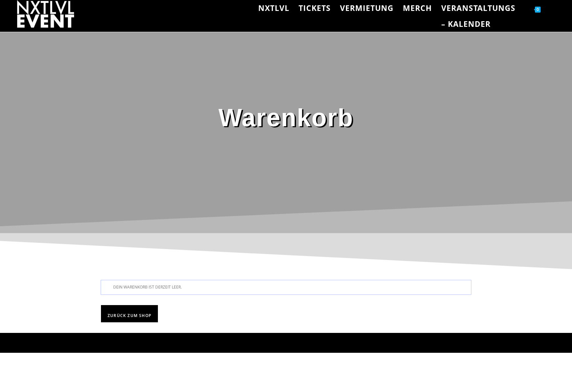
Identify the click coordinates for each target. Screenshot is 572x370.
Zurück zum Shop (129, 315)
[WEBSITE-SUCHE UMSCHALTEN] (552, 8)
